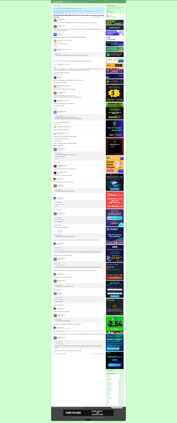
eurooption (60, 92)
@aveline (57, 153)
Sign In (108, 11)
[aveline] (55, 101)
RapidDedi (59, 49)
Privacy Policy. (72, 407)
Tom (58, 230)
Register (111, 11)
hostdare (59, 126)
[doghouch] (55, 26)
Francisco (59, 40)
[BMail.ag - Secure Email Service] (115, 22)
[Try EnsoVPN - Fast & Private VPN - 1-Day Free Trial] (115, 360)
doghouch (59, 25)
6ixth (58, 33)
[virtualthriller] (55, 112)
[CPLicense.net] (115, 33)
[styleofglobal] (55, 166)
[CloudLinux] (115, 342)
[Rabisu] (115, 324)
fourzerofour (60, 172)
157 (102, 17)
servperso (59, 64)
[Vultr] (115, 49)
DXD (58, 76)
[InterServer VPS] (115, 93)
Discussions (72, 2)
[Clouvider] (115, 253)
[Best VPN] (115, 128)
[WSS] (55, 293)
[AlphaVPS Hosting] (115, 217)
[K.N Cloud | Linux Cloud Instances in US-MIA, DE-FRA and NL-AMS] (115, 81)
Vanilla (81, 407)
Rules (81, 2)
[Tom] (55, 231)
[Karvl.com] (115, 164)
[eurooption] (55, 93)
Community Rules (78, 8)
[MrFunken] (55, 20)
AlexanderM (62, 74)
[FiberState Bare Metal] (115, 146)
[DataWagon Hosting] (115, 200)
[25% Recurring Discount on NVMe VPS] (115, 70)
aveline (59, 100)
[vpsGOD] (55, 133)
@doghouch (57, 297)
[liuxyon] (55, 179)
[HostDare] (115, 60)
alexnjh (59, 185)
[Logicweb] (115, 271)
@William (56, 227)
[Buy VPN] (115, 43)
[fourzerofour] (55, 172)
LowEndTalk (58, 2)
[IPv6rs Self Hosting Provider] (115, 54)
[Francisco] (55, 41)
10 (99, 17)
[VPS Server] (115, 38)
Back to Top (76, 417)
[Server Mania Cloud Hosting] (115, 182)
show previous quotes (59, 204)
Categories (77, 2)
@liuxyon (57, 189)
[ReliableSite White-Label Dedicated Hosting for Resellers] (115, 65)
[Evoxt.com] (115, 235)
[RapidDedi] (55, 50)
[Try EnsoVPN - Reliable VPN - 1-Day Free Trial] (115, 76)
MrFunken (59, 19)
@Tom (56, 247)
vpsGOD (59, 133)
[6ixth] (55, 34)
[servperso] (55, 65)
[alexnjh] (55, 186)
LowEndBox (66, 2)
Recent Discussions (112, 16)
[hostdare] (55, 127)
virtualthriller (60, 111)
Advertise (101, 417)
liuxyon (59, 178)
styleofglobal (60, 165)
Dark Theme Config (95, 417)
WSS (58, 293)
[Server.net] (115, 27)
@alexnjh (57, 202)
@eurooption (57, 116)
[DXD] (55, 77)
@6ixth (56, 53)
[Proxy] (115, 289)
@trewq (55, 108)
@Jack (55, 29)
